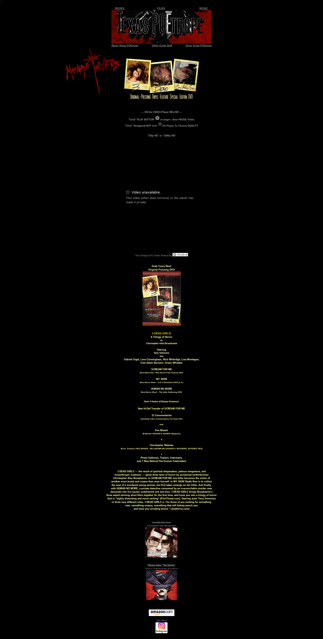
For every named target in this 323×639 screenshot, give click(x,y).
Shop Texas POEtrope (199, 45)
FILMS (161, 8)
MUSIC (203, 8)
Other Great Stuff (162, 45)
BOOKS (119, 8)
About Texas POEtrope (124, 45)
